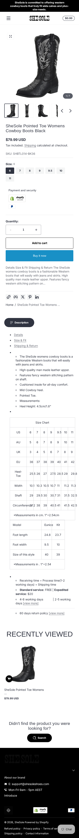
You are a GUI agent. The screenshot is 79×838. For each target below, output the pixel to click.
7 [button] (20, 170)
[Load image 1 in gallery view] (11, 111)
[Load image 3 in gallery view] (42, 111)
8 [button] (30, 170)
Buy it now (39, 255)
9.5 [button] (50, 170)
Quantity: (12, 221)
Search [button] (42, 737)
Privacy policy (31, 828)
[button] (68, 18)
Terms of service (53, 828)
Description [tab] (22, 322)
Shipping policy (13, 833)
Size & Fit (20, 340)
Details (18, 334)
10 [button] (61, 170)
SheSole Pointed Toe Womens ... (38, 304)
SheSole (19, 822)
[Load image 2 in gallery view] (27, 111)
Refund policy (12, 828)
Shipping (30, 145)
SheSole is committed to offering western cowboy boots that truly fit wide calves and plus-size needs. (39, 6)
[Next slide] (70, 110)
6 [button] (10, 170)
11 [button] (10, 178)
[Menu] (8, 18)
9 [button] (40, 170)
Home (9, 304)
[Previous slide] (62, 110)
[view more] (30, 603)
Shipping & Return (26, 345)
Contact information (37, 833)
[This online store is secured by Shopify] (17, 201)
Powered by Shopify (37, 822)
